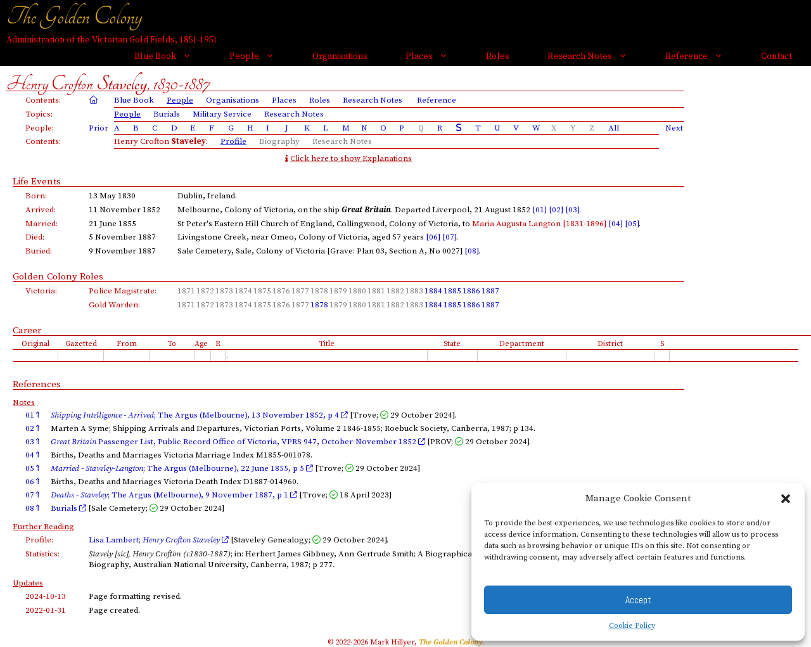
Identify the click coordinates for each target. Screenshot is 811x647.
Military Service (222, 114)
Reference (686, 56)
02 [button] (33, 428)
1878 (319, 305)
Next (674, 128)
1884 (433, 291)
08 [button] (33, 508)
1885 (452, 291)
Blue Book (155, 56)
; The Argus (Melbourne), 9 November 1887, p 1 (170, 495)
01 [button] (33, 415)
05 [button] (33, 468)
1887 (490, 291)
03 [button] (33, 442)
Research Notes (579, 56)
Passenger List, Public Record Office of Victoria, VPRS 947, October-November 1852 (234, 442)
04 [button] (33, 455)
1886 (471, 291)
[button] (785, 498)
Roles (497, 56)
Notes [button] (24, 402)
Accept (638, 600)
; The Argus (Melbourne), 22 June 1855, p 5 (178, 468)
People (244, 56)
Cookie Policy (632, 626)
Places (419, 56)
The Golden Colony (74, 16)
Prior (98, 128)
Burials (166, 114)
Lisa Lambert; (154, 540)
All (613, 128)
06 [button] (33, 482)
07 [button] (33, 495)
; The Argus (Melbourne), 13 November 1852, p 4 (196, 415)
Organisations (339, 56)
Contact (776, 56)
